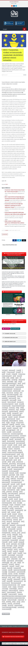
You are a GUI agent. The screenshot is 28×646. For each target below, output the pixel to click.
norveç (8, 534)
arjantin (16, 392)
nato (9, 530)
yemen (9, 603)
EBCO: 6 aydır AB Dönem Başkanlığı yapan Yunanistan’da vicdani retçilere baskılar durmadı (14, 198)
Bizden (24, 74)
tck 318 (15, 573)
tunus (23, 577)
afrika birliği (9, 381)
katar (10, 499)
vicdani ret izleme (11, 600)
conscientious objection (16, 433)
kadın (3, 493)
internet (12, 484)
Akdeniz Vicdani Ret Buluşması (8, 383)
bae (17, 409)
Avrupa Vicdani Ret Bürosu (17, 405)
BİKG (3, 419)
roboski (20, 549)
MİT (3, 527)
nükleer (14, 534)
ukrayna (8, 581)
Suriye (3, 572)
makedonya (12, 516)
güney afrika (12, 463)
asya (16, 404)
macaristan (4, 516)
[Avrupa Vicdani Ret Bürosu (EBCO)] (19, 25)
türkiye (8, 579)
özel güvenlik (13, 540)
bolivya (12, 422)
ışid (3, 491)
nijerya (22, 532)
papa (15, 542)
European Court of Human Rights (15, 452)
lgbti (18, 512)
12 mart (7, 374)
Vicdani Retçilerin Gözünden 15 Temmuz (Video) (13, 350)
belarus (4, 417)
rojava (8, 551)
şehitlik (19, 557)
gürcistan (13, 465)
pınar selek (20, 544)
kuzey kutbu (10, 510)
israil (20, 486)
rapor (3, 549)
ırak (17, 489)
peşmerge (13, 544)
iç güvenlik (11, 474)
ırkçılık (22, 489)
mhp (8, 523)
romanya (15, 551)
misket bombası (20, 525)
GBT (8, 461)
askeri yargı (12, 400)
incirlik (7, 478)
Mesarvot (9, 521)
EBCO (7, 184)
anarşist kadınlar (19, 387)
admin (6, 230)
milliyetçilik (12, 525)
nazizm (15, 530)
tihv (9, 577)
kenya (15, 499)
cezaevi (8, 428)
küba (21, 506)
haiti (8, 467)
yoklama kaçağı (18, 605)
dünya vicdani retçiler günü (8, 443)
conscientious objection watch (16, 437)
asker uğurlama (10, 396)
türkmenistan (16, 579)
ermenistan (16, 448)
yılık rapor (10, 605)
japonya (15, 491)
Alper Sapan (19, 385)
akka (19, 383)
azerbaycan (11, 409)
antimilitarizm (16, 391)
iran (17, 484)
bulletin (11, 424)
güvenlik (19, 465)
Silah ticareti (18, 560)
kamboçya (21, 493)
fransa (10, 458)
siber (8, 558)
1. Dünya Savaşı (10, 372)
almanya (11, 385)
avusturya (11, 407)
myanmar (19, 529)
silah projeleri (10, 560)
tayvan (9, 573)
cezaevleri (15, 428)
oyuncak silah (5, 540)
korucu (3, 506)
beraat (15, 417)
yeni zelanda (16, 603)
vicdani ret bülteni (11, 592)
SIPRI (18, 562)
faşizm (3, 456)
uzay (9, 586)
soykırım (9, 568)
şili (10, 562)
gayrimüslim (8, 460)
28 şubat (19, 376)
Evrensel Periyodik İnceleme (8, 454)
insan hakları (5, 480)
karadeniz (4, 499)
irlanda (22, 484)
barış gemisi (15, 413)
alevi (23, 383)
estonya (4, 450)
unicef (22, 585)
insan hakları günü (15, 480)
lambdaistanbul (18, 510)
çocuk (8, 432)
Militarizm (4, 525)
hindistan (4, 471)
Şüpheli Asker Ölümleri (18, 570)
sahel (14, 553)
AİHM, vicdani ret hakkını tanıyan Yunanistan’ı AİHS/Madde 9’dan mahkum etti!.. (14, 222)
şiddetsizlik (13, 558)
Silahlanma (4, 562)
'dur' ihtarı (4, 370)
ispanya (14, 486)
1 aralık (18, 370)
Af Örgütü (14, 379)
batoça (8, 415)
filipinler (15, 456)
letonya (13, 512)
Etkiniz (19, 450)
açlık (16, 377)
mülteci (3, 529)
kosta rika (16, 506)
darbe (10, 439)
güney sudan (5, 465)
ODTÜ (9, 536)
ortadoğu (19, 536)
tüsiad (23, 579)
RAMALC (19, 547)
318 (3, 377)
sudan (9, 570)
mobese (13, 527)
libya (9, 514)
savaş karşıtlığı (11, 555)
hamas (3, 469)
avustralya (4, 407)
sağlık (9, 553)
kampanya (10, 495)
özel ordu (21, 540)
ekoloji (8, 447)
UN (18, 585)
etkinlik (3, 452)
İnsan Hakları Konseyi (16, 482)
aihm (19, 381)
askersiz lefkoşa (11, 402)
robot (3, 551)
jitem (20, 491)
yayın (18, 601)
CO (17, 430)
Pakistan (4, 542)
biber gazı (21, 417)
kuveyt (3, 510)
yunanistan (4, 234)
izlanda (18, 488)
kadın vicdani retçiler (12, 493)
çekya (3, 428)
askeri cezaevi (12, 398)
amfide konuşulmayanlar (7, 387)
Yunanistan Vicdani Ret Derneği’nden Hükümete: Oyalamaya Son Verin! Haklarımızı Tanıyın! (14, 205)
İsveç (3, 488)
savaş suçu (4, 557)
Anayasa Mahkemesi (6, 389)
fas (22, 454)
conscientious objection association (10, 435)
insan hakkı (19, 478)
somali (17, 566)
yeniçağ (4, 605)
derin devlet (17, 439)
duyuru (3, 445)
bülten (17, 424)
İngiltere (12, 478)
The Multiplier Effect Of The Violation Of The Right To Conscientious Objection (13, 575)
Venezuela (20, 586)
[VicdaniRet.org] (14, 13)
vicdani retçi (20, 600)
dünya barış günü (20, 441)
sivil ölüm (11, 564)
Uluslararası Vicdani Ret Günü (8, 585)
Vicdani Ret (11, 588)
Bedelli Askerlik (16, 415)
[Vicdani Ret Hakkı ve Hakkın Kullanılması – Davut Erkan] (9, 323)
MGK (22, 521)
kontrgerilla (17, 504)
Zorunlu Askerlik (5, 609)
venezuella (4, 588)
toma (13, 577)
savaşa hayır (13, 557)
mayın (7, 517)
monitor (19, 527)
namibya (4, 530)
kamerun (4, 495)
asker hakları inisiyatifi (12, 394)
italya (13, 488)
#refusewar (11, 370)
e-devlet (9, 445)
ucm (3, 581)
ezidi (18, 454)
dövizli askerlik (10, 441)
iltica (16, 476)
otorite (13, 538)
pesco (7, 544)
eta (9, 450)
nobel (3, 534)
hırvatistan (4, 473)
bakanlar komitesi (13, 411)
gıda (13, 461)
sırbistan (11, 566)
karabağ (4, 497)
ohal (13, 536)
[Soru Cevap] (14, 625)
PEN (3, 544)
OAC (20, 534)
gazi (19, 460)
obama (3, 536)
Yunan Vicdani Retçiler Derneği (9, 607)
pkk (3, 545)
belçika (9, 417)
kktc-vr (18, 502)
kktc (14, 502)
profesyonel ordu (6, 547)
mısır (8, 527)
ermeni (10, 448)
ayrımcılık (4, 409)
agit (15, 381)
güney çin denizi (20, 463)
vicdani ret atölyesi (13, 590)
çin (2, 430)
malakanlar (19, 516)
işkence (4, 486)
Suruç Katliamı (11, 572)
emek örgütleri (15, 447)
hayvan (9, 469)
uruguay (4, 586)
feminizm (9, 456)
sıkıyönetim (4, 566)
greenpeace (19, 461)
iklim (12, 476)
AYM (21, 407)
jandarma (8, 491)
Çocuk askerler (16, 432)
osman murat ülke (6, 538)
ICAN (17, 474)
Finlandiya (4, 458)
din (23, 439)
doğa (3, 441)
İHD (7, 476)
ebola (20, 445)
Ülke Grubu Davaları (15, 583)
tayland (4, 573)
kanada (17, 495)
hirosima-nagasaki (13, 471)
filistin (21, 456)
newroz (13, 532)
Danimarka (4, 439)
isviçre (8, 488)
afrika (3, 381)
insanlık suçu (5, 484)
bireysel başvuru (10, 419)
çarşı (23, 426)
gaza (15, 460)
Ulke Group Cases (18, 581)
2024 (14, 376)
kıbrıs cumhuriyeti (15, 501)
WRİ (13, 601)
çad (12, 426)
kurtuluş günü (18, 508)
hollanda (11, 473)
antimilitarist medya (6, 391)
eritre (22, 447)
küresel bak (4, 508)
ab (7, 377)
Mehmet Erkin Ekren (6, 519)
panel (10, 542)
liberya (3, 514)
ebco (15, 445)
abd (11, 377)
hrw (16, 473)
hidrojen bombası (17, 469)
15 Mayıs (14, 374)
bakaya (21, 411)
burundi (8, 426)
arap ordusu (9, 392)
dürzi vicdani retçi (20, 443)
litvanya (14, 514)
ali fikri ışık (4, 385)
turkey (3, 579)
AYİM (17, 407)
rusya (3, 553)
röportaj (21, 551)
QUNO (14, 547)
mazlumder (14, 517)
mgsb (3, 523)
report (15, 549)
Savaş (19, 553)
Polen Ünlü (9, 545)
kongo (11, 504)
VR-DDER (8, 601)
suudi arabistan (20, 572)
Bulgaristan (4, 424)
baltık (3, 413)
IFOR (21, 474)
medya (20, 517)
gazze (3, 461)
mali (3, 517)
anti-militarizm (17, 389)
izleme (3, 489)
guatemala (4, 463)
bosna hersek (19, 422)
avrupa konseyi (5, 405)
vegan (14, 586)
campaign (18, 426)
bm (7, 422)
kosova (9, 506)
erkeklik (4, 448)
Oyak (19, 538)
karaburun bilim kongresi (13, 497)
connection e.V (5, 433)
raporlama (9, 549)
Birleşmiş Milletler (13, 420)
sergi (3, 558)
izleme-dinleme (10, 489)
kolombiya (4, 504)
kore (23, 504)
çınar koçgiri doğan (10, 430)
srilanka (4, 570)
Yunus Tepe (13, 3)
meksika (15, 519)
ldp (8, 512)
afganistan (21, 379)
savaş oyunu (19, 555)
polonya (20, 545)
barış (8, 413)
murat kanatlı (11, 529)
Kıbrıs (8, 501)
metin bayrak (16, 521)
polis (15, 545)
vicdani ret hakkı (12, 594)
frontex (16, 458)
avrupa (20, 404)
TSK (17, 577)
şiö (14, 562)
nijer (18, 532)
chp (20, 428)
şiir (19, 558)
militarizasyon (14, 523)
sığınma (17, 564)
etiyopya (14, 450)
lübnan (19, 514)
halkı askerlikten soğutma (17, 467)
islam (9, 486)
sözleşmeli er (16, 568)
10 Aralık (18, 372)
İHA (3, 476)
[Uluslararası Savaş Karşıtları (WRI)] (8, 25)
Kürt (10, 508)
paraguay (21, 542)
